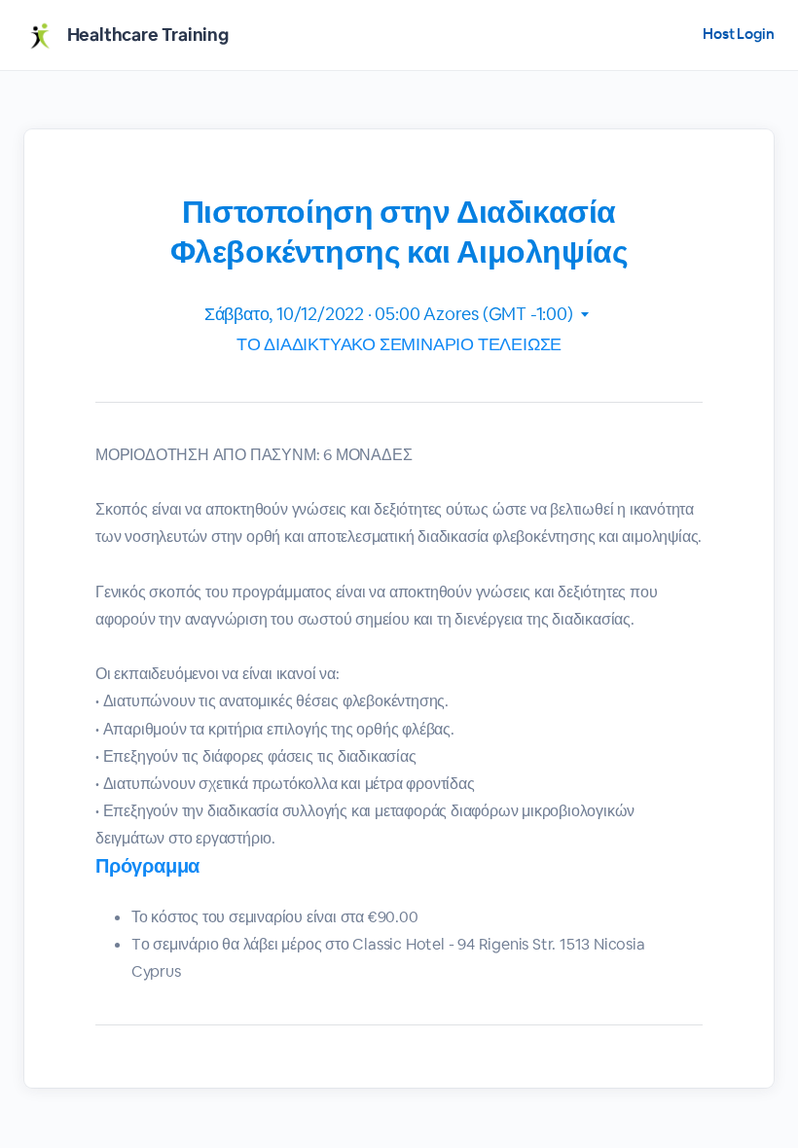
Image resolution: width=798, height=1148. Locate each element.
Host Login (739, 33)
